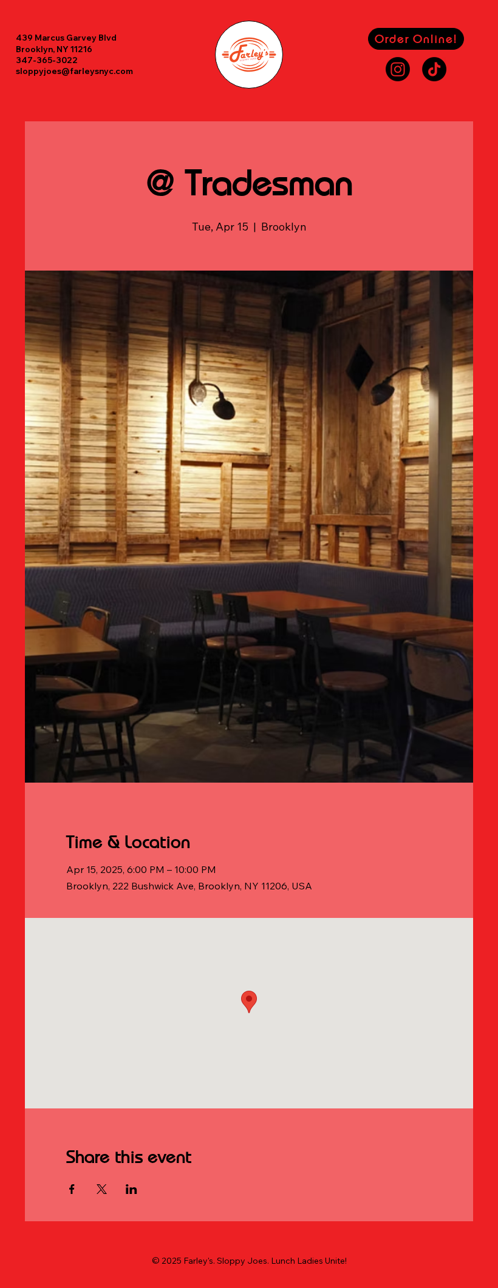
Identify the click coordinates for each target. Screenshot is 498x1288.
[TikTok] (434, 69)
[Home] (249, 55)
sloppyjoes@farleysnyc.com (74, 71)
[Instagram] (398, 69)
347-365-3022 (47, 60)
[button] (416, 39)
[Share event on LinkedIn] (131, 1189)
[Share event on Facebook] (72, 1189)
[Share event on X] (101, 1189)
